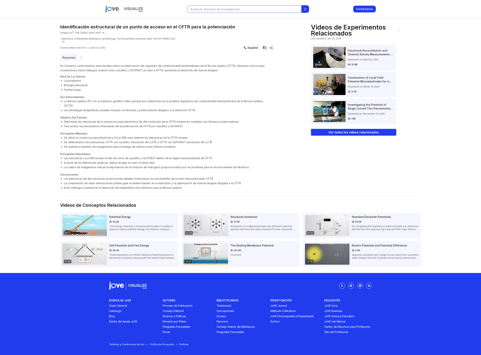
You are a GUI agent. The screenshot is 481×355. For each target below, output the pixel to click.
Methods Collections (283, 310)
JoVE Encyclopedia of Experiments (292, 316)
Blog (112, 316)
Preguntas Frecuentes (176, 326)
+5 (62, 41)
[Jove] (112, 9)
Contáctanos (364, 9)
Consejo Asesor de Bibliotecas (236, 326)
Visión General (118, 305)
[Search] (305, 9)
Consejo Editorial (173, 310)
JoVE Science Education (339, 316)
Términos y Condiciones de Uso (127, 344)
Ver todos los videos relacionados (353, 132)
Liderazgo (115, 310)
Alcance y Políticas (174, 316)
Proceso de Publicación (177, 305)
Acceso (221, 316)
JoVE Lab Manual (335, 321)
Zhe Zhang (81, 32)
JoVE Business (333, 310)
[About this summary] (81, 57)
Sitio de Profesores (336, 332)
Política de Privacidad (162, 344)
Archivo (275, 321)
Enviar (166, 332)
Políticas (183, 344)
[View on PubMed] (265, 48)
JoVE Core (331, 305)
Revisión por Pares (174, 321)
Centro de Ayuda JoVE (123, 321)
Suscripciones (225, 310)
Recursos (222, 321)
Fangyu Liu (66, 32)
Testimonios (224, 305)
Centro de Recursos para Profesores (347, 326)
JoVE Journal (278, 305)
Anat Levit (94, 32)
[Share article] (271, 47)
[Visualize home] (133, 9)
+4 (102, 32)
